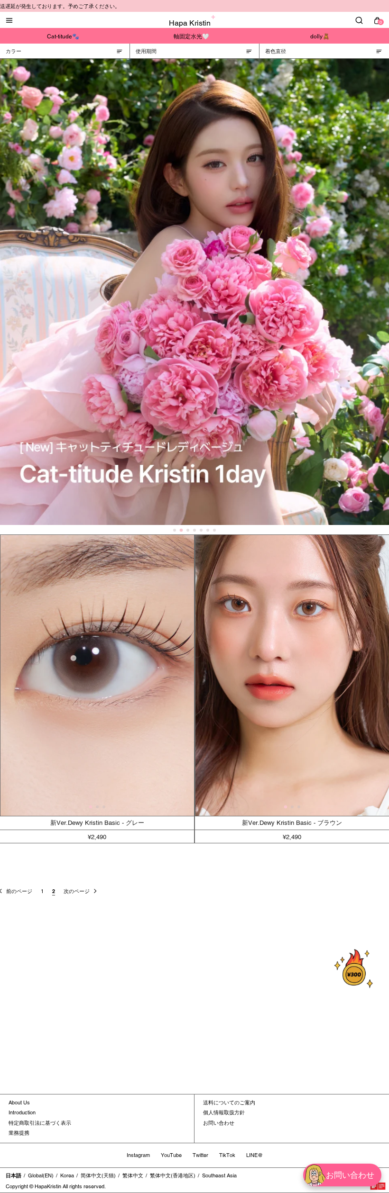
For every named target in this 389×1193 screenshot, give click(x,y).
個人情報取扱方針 (224, 1112)
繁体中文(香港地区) (172, 1175)
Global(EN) (41, 1175)
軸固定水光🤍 (191, 36)
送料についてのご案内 (229, 1102)
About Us (19, 1102)
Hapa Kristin (190, 22)
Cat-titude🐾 (63, 36)
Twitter (200, 1155)
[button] (90, 807)
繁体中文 (132, 1175)
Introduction (22, 1112)
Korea (67, 1175)
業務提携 (19, 1133)
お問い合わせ (218, 1123)
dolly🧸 (320, 36)
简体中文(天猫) (98, 1175)
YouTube (171, 1155)
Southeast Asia (219, 1175)
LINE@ (254, 1155)
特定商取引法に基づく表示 (40, 1123)
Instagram (138, 1155)
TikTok (227, 1155)
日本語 (13, 1175)
